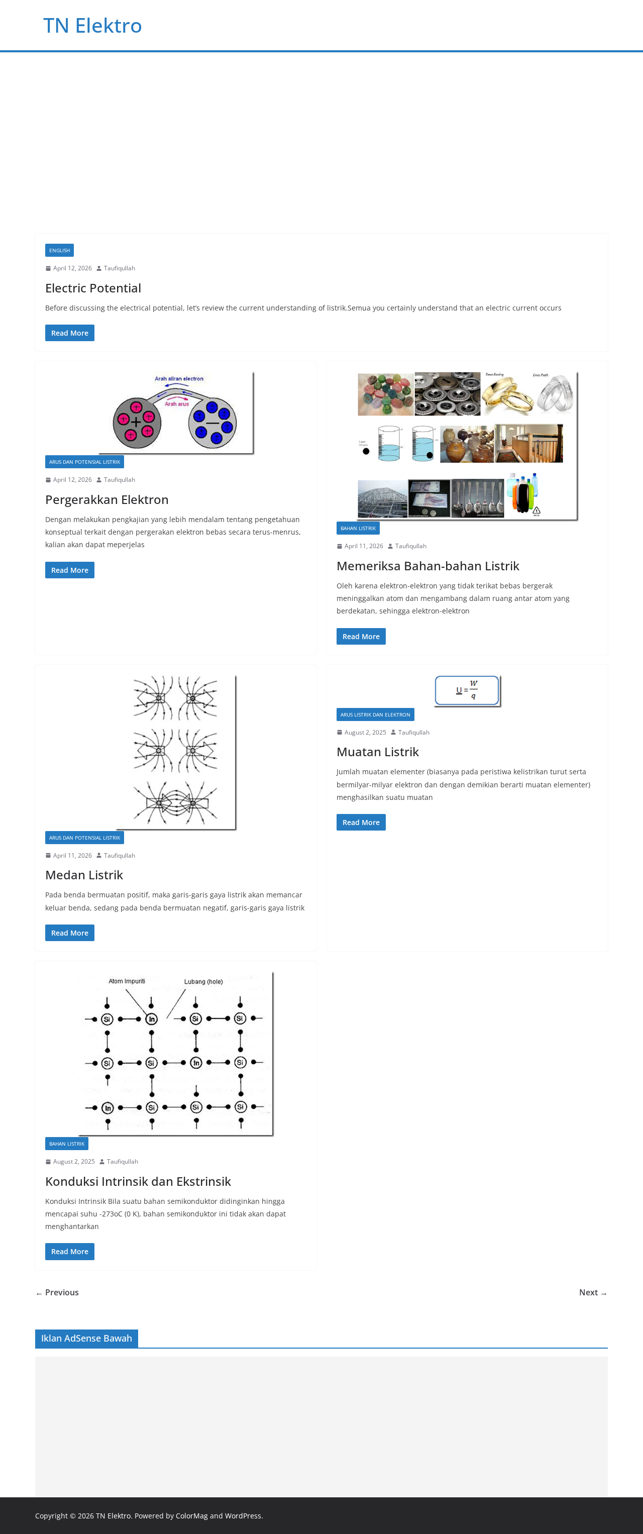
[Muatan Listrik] (467, 691)
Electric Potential (93, 287)
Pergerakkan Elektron (107, 499)
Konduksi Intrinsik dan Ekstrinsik (138, 1181)
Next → (593, 1292)
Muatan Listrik (378, 751)
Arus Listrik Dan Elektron (375, 714)
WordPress (243, 1515)
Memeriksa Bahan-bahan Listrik (428, 565)
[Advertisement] (321, 128)
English (59, 250)
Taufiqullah (119, 268)
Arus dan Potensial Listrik (84, 461)
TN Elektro (92, 25)
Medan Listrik (84, 874)
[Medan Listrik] (175, 753)
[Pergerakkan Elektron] (175, 413)
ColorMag (192, 1515)
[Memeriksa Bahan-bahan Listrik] (467, 446)
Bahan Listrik (358, 528)
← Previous (57, 1292)
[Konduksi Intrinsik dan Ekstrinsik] (175, 1054)
